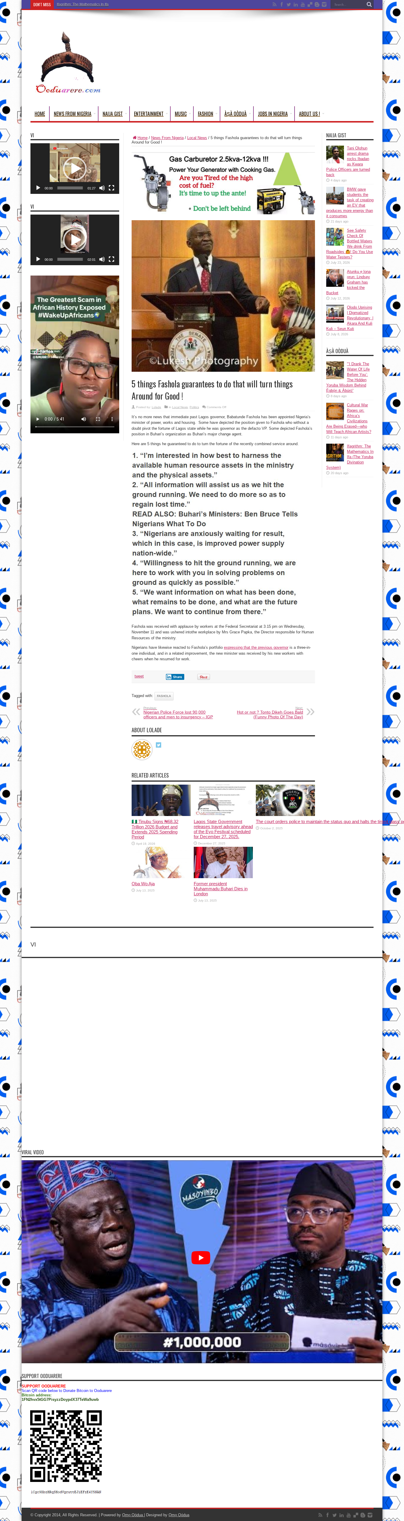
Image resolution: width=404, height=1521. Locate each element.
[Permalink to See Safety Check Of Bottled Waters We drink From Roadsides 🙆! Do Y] (335, 244)
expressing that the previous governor (256, 647)
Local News (197, 138)
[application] (74, 168)
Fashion (205, 113)
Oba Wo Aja (143, 883)
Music (181, 113)
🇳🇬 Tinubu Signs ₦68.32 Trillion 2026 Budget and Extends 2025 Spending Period (155, 829)
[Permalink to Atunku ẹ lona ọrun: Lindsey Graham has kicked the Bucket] (335, 285)
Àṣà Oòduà (235, 113)
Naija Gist (113, 113)
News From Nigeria (72, 113)
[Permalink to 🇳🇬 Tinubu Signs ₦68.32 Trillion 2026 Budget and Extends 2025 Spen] (161, 814)
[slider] (70, 187)
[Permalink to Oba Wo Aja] (161, 877)
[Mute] (102, 188)
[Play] (38, 188)
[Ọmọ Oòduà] (67, 91)
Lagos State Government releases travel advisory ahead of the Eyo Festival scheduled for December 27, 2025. (223, 829)
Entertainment (149, 113)
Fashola (164, 696)
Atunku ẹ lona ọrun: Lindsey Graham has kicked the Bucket (348, 282)
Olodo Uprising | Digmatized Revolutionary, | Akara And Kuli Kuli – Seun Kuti (349, 318)
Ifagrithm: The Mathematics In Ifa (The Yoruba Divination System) (108, 4)
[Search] (369, 4)
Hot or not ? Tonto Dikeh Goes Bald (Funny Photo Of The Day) (270, 712)
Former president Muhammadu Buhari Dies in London (221, 888)
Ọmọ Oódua (133, 1515)
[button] (75, 169)
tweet (139, 676)
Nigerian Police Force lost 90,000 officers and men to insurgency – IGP (178, 712)
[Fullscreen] (111, 188)
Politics (194, 407)
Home (40, 113)
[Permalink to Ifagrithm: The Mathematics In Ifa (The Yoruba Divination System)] (335, 460)
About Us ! (309, 113)
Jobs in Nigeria (273, 113)
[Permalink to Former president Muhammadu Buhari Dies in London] (223, 877)
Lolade (156, 407)
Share (177, 677)
